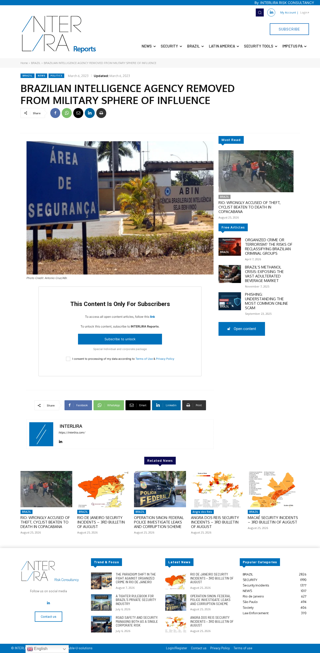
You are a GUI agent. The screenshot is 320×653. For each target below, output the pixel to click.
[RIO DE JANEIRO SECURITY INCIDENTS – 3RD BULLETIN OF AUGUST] (103, 489)
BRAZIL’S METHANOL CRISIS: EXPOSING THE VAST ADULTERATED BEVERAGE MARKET (264, 274)
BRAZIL (35, 63)
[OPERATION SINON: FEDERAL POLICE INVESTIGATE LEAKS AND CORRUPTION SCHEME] (160, 489)
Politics (56, 75)
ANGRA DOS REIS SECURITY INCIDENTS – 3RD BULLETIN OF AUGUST (215, 522)
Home (24, 63)
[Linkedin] (271, 12)
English (40, 648)
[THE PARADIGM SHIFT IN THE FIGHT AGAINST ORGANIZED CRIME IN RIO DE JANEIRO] (101, 580)
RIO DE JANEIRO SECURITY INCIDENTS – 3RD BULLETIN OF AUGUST (101, 522)
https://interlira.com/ (71, 432)
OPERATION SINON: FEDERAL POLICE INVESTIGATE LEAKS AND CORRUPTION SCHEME (159, 522)
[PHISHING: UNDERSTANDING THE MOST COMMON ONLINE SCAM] (229, 301)
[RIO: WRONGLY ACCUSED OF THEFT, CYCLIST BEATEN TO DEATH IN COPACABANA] (256, 171)
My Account (288, 12)
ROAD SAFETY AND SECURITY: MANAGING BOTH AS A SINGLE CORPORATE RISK (137, 621)
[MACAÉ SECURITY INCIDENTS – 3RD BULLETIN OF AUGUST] (274, 489)
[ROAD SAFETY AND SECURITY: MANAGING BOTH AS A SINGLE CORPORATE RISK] (101, 624)
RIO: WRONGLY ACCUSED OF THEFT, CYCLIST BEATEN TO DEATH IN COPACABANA (249, 207)
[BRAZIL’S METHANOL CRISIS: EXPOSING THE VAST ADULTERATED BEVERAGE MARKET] (229, 274)
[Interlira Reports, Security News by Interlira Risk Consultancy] (59, 34)
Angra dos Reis (202, 512)
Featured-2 (227, 279)
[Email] (78, 113)
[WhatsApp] (67, 113)
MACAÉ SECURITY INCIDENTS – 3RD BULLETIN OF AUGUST (273, 519)
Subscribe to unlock (120, 339)
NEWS (41, 75)
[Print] (101, 113)
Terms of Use (144, 358)
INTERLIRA (71, 426)
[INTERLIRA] (41, 434)
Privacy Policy (165, 358)
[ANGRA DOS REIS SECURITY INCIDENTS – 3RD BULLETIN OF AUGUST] (217, 489)
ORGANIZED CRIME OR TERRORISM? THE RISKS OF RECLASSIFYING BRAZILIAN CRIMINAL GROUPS (268, 247)
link (152, 316)
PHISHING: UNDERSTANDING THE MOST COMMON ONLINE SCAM (266, 301)
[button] (260, 12)
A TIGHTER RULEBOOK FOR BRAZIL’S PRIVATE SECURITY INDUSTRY (136, 600)
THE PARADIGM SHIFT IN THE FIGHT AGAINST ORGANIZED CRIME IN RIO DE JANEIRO (136, 578)
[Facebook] (55, 113)
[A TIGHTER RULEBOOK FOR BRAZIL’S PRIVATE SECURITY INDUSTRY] (101, 602)
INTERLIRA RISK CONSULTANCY (287, 2)
